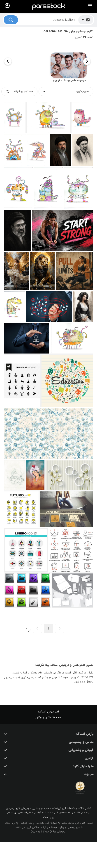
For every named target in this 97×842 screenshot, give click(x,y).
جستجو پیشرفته (23, 91)
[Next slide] (8, 61)
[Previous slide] (86, 61)
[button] (48, 733)
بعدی (37, 628)
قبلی (59, 628)
